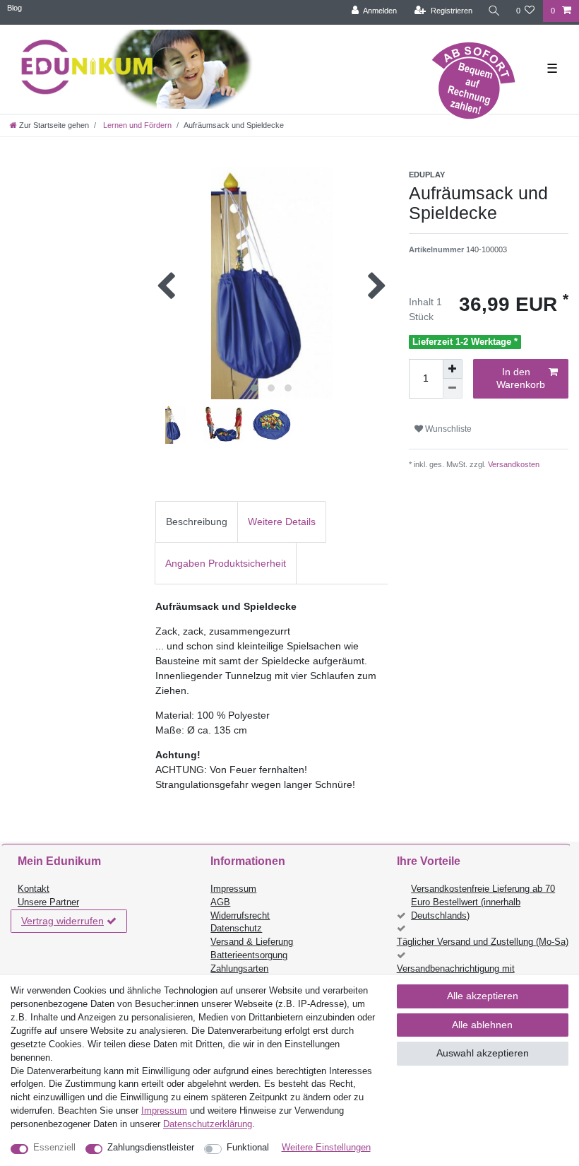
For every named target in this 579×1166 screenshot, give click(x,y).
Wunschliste (447, 429)
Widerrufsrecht (240, 916)
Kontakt (33, 889)
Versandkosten (512, 464)
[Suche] (494, 11)
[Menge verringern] (452, 389)
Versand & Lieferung (251, 942)
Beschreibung (196, 521)
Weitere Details (282, 521)
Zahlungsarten (239, 969)
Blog (14, 8)
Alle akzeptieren (482, 995)
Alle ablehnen (482, 1024)
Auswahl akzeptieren (482, 1053)
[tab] (196, 522)
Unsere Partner (48, 902)
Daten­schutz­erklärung (207, 1124)
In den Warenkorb (520, 378)
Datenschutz (236, 929)
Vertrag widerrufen (62, 920)
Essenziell (54, 1148)
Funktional (248, 1148)
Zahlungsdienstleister (150, 1148)
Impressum (233, 889)
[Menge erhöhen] (452, 369)
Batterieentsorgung (248, 955)
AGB (220, 902)
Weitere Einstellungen (326, 1148)
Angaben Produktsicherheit (225, 563)
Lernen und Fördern (136, 125)
